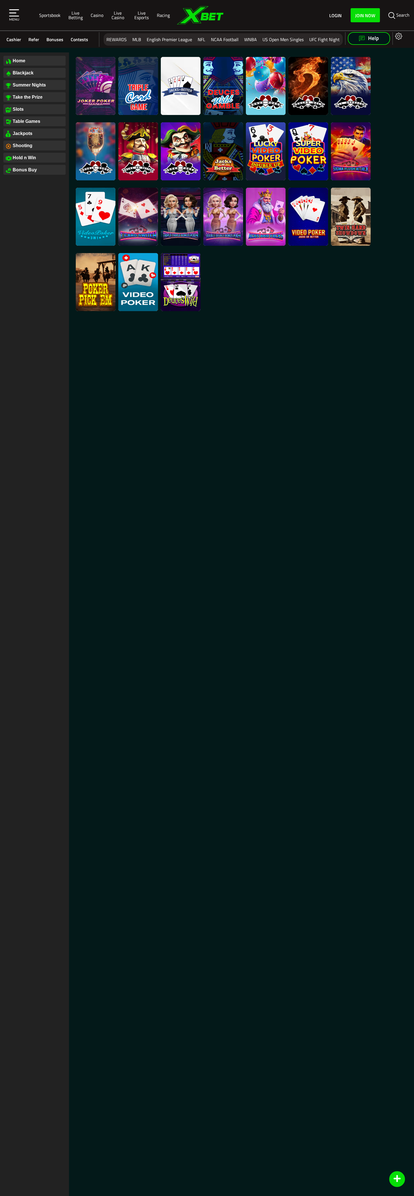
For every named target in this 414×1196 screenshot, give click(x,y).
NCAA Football (225, 39)
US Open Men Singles (283, 39)
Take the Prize (28, 97)
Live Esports (141, 15)
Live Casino (118, 15)
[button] (14, 15)
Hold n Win (24, 157)
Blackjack (23, 72)
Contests (79, 39)
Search (402, 15)
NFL (201, 39)
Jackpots (22, 133)
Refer (33, 39)
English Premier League (169, 39)
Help (373, 38)
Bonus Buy (25, 169)
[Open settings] (397, 36)
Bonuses (54, 39)
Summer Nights (29, 85)
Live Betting (75, 15)
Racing (163, 15)
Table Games (26, 121)
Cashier (13, 39)
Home (19, 60)
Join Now (365, 15)
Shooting (22, 145)
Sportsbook (50, 15)
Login (335, 15)
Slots (18, 109)
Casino (97, 15)
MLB (136, 39)
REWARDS (116, 39)
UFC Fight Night (324, 39)
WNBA (250, 39)
